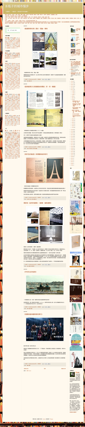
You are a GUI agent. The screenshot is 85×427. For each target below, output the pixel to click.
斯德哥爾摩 (18, 83)
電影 (60, 21)
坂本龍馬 (9, 158)
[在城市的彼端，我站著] (76, 367)
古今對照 (15, 45)
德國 (16, 97)
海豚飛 (9, 133)
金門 (32, 20)
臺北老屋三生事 (13, 15)
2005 (72, 154)
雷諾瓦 (11, 153)
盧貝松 (8, 146)
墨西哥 (16, 107)
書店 (41, 21)
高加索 (22, 17)
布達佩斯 (12, 79)
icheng (18, 147)
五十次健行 (16, 43)
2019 (72, 131)
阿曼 (9, 17)
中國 (8, 97)
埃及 (12, 107)
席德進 (13, 158)
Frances (10, 141)
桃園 (11, 119)
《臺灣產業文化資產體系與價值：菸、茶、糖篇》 (40, 87)
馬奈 (28, 23)
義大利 (13, 95)
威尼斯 (34, 18)
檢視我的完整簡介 (73, 412)
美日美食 (13, 47)
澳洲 (18, 106)
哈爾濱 (14, 87)
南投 (8, 123)
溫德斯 (15, 144)
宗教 (54, 21)
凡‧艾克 (15, 153)
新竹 (10, 118)
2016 (72, 136)
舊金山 (14, 84)
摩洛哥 (39, 17)
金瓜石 (23, 20)
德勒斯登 (59, 18)
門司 (6, 73)
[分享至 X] (47, 79)
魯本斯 (23, 23)
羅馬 (31, 18)
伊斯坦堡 (25, 18)
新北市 (13, 63)
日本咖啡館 (20, 21)
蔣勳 (15, 158)
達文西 (6, 23)
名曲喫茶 (15, 21)
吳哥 (21, 18)
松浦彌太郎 (17, 154)
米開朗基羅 (10, 23)
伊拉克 (9, 110)
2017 (72, 134)
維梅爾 (16, 146)
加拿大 (9, 107)
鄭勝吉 (6, 144)
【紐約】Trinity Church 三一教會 (78, 39)
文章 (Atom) (29, 370)
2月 (73, 125)
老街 (33, 21)
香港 (17, 72)
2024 (72, 84)
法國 (29, 308)
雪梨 (13, 89)
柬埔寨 (10, 98)
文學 (27, 308)
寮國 (6, 104)
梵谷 (36, 23)
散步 (6, 53)
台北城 (14, 118)
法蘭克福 (63, 18)
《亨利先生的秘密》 (30, 272)
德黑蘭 (11, 78)
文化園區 (30, 148)
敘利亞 (12, 17)
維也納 (49, 18)
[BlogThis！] (46, 79)
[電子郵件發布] (43, 79)
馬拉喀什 (7, 87)
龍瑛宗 (56, 23)
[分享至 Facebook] (48, 79)
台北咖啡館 (7, 21)
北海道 (43, 17)
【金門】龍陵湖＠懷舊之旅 (78, 29)
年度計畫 (31, 14)
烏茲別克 (12, 109)
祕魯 (46, 17)
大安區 (16, 20)
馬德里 (67, 18)
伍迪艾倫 (63, 21)
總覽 (6, 14)
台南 (28, 20)
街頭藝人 (45, 21)
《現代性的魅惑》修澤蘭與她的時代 (36, 154)
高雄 (15, 119)
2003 (72, 158)
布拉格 (52, 18)
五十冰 (18, 44)
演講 (19, 14)
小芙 (11, 140)
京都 (14, 18)
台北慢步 (19, 15)
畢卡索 (45, 23)
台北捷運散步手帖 (15, 57)
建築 (29, 81)
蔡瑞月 (15, 140)
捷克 (12, 97)
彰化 (8, 124)
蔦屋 (19, 45)
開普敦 (16, 86)
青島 (19, 86)
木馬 (6, 135)
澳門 (8, 75)
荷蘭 (11, 105)
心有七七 (16, 131)
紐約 (78, 18)
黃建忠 (10, 144)
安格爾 (8, 154)
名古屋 (6, 74)
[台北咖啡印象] (76, 332)
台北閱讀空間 (24, 15)
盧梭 (16, 156)
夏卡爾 (42, 23)
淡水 (8, 120)
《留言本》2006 (78, 44)
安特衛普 (17, 85)
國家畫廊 (45, 18)
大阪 (8, 72)
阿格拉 (8, 77)
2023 (72, 86)
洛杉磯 (7, 84)
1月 (73, 127)
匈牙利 (6, 106)
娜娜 (18, 141)
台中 (14, 66)
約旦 (12, 77)
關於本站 (9, 14)
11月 (73, 92)
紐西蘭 (13, 110)
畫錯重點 (8, 47)
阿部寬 (18, 137)
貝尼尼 (6, 152)
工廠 (27, 148)
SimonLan (7, 143)
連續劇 (66, 21)
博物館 (73, 21)
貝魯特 (10, 80)
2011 (72, 144)
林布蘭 (7, 153)
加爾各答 (7, 85)
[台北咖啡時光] (76, 301)
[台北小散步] (76, 316)
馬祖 (34, 20)
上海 (8, 18)
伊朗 (19, 17)
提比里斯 (12, 83)
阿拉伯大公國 (16, 105)
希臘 (10, 100)
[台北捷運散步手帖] (76, 250)
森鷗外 (6, 155)
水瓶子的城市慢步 (17, 6)
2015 (72, 138)
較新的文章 (26, 368)
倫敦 (41, 18)
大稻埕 (9, 20)
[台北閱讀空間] (76, 233)
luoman (44, 419)
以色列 (6, 17)
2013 (72, 141)
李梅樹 (17, 150)
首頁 (56, 14)
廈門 (16, 79)
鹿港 (15, 124)
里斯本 (75, 18)
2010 (72, 146)
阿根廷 (8, 109)
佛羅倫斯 (38, 18)
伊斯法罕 (18, 84)
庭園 (29, 21)
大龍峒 (12, 123)
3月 (73, 124)
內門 (7, 125)
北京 (6, 18)
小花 (11, 143)
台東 (30, 20)
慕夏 (39, 23)
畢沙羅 (15, 155)
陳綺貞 (11, 150)
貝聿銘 (7, 150)
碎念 (9, 39)
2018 (72, 132)
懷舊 (37, 21)
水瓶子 (13, 14)
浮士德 (13, 156)
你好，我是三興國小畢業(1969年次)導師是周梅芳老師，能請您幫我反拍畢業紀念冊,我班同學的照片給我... (76, 63)
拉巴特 (6, 89)
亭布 (9, 83)
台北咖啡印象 (7, 57)
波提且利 (10, 155)
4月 (73, 122)
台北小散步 (12, 58)
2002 (72, 160)
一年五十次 (8, 46)
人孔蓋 (13, 46)
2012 (72, 143)
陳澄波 (52, 23)
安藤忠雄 (7, 140)
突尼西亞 (16, 109)
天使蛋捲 (18, 136)
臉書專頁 (53, 14)
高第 (17, 142)
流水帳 (27, 14)
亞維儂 (8, 81)
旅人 (48, 21)
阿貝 (15, 135)
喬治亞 (10, 106)
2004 (72, 156)
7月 (73, 99)
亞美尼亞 (26, 17)
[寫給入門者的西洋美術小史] (76, 350)
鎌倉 (15, 70)
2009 (72, 148)
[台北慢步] (76, 198)
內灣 (12, 125)
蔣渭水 (9, 136)
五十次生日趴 (8, 44)
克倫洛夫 (7, 79)
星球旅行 (48, 14)
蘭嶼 (15, 125)
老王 (16, 149)
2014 (72, 139)
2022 (72, 88)
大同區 (13, 20)
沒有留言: (39, 79)
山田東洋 (18, 152)
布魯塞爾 (12, 81)
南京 (10, 85)
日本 (27, 266)
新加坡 (16, 81)
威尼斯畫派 (78, 21)
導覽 (21, 14)
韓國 (17, 103)
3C (11, 43)
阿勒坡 (14, 80)
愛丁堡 (18, 87)
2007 (72, 151)
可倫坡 (11, 87)
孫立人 (14, 148)
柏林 (55, 18)
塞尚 (7, 156)
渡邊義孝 (8, 137)
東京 (11, 18)
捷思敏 (12, 138)
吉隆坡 (14, 85)
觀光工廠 (69, 21)
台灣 (27, 81)
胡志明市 (9, 89)
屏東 (9, 121)
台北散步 (24, 21)
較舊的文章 (63, 368)
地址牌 (10, 41)
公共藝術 (51, 21)
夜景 (14, 44)
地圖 (38, 14)
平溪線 (20, 20)
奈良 (16, 18)
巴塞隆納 (71, 18)
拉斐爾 (15, 23)
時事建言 (9, 54)
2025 (72, 82)
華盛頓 (12, 86)
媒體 (24, 14)
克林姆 (6, 148)
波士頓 (6, 70)
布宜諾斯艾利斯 (7, 86)
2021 (72, 89)
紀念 (19, 39)
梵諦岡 (14, 103)
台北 (6, 20)
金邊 (19, 78)
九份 (27, 20)
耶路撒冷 (16, 77)
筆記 (8, 43)
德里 (16, 75)
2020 (72, 129)
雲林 (15, 74)
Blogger (51, 419)
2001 (72, 161)
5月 (73, 120)
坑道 (31, 21)
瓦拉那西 (12, 75)
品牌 (43, 21)
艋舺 (16, 121)
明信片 (56, 21)
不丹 (32, 17)
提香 (18, 148)
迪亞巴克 (15, 78)
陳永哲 (72, 69)
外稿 (16, 14)
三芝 (9, 125)
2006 (72, 153)
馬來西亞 (14, 106)
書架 (14, 39)
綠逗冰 (35, 14)
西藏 (16, 104)
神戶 (19, 18)
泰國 (12, 104)
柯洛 (10, 156)
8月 (73, 97)
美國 (19, 94)
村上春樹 (6, 149)
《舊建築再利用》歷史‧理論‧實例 (36, 29)
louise (14, 141)
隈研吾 (33, 266)
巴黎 (28, 18)
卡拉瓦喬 (19, 23)
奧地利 (8, 99)
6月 (73, 119)
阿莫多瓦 (12, 142)
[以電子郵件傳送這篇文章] (45, 79)
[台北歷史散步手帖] (76, 216)
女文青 (28, 199)
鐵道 (27, 21)
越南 (6, 107)
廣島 (8, 69)
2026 (72, 81)
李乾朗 (12, 154)
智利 (48, 17)
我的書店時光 (7, 58)
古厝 (35, 21)
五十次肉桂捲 (17, 41)
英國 (27, 365)
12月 (73, 91)
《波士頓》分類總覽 (75, 34)
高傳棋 (9, 147)
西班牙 (18, 98)
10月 (73, 94)
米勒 (26, 23)
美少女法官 (12, 149)
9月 (73, 96)
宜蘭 (6, 118)
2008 (72, 149)
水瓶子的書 (7, 15)
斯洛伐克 (35, 17)
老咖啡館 (11, 21)
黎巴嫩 (16, 17)
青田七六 (41, 14)
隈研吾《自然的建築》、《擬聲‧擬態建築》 (38, 203)
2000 (72, 163)
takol (14, 150)
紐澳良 (11, 84)
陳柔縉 (18, 155)
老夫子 (13, 137)
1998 (72, 165)
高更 (34, 23)
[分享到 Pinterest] (49, 79)
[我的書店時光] (76, 284)
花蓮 (15, 120)
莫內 (31, 23)
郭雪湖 (49, 23)
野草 (45, 14)
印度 (29, 17)
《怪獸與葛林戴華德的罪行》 (33, 314)
